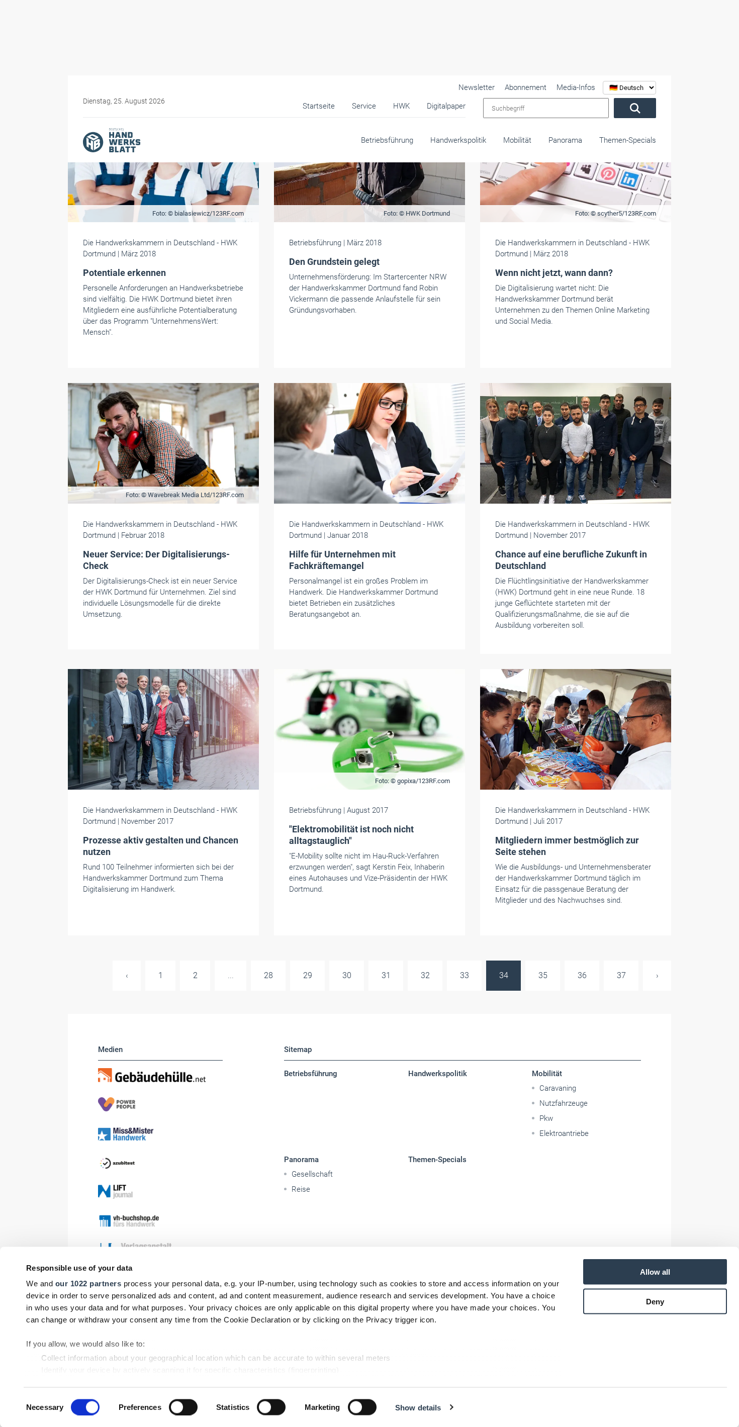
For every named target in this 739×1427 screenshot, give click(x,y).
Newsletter (476, 87)
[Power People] (160, 1104)
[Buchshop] (160, 1221)
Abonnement (525, 87)
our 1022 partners (88, 1283)
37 (621, 975)
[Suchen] (635, 108)
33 (464, 975)
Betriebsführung (387, 140)
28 (268, 975)
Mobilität (517, 140)
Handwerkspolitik (458, 140)
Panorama (565, 140)
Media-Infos (576, 87)
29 (307, 975)
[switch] (183, 1407)
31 (386, 975)
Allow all (655, 1272)
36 (582, 975)
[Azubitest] (160, 1163)
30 (346, 975)
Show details (418, 1407)
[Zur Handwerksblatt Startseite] (111, 139)
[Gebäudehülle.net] (160, 1075)
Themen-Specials (627, 140)
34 (503, 975)
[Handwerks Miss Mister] (160, 1133)
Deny (655, 1301)
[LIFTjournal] (160, 1192)
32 (425, 975)
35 (542, 975)
